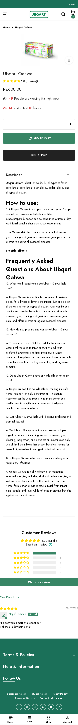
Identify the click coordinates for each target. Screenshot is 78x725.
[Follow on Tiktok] (59, 707)
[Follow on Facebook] (19, 707)
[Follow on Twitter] (27, 707)
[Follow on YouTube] (51, 707)
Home (6, 27)
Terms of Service (25, 698)
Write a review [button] (39, 582)
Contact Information (51, 698)
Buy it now (39, 155)
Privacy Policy (59, 694)
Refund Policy (38, 694)
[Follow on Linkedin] (43, 707)
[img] (8, 609)
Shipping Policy (16, 694)
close (71, 4)
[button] (12, 81)
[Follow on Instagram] (35, 707)
